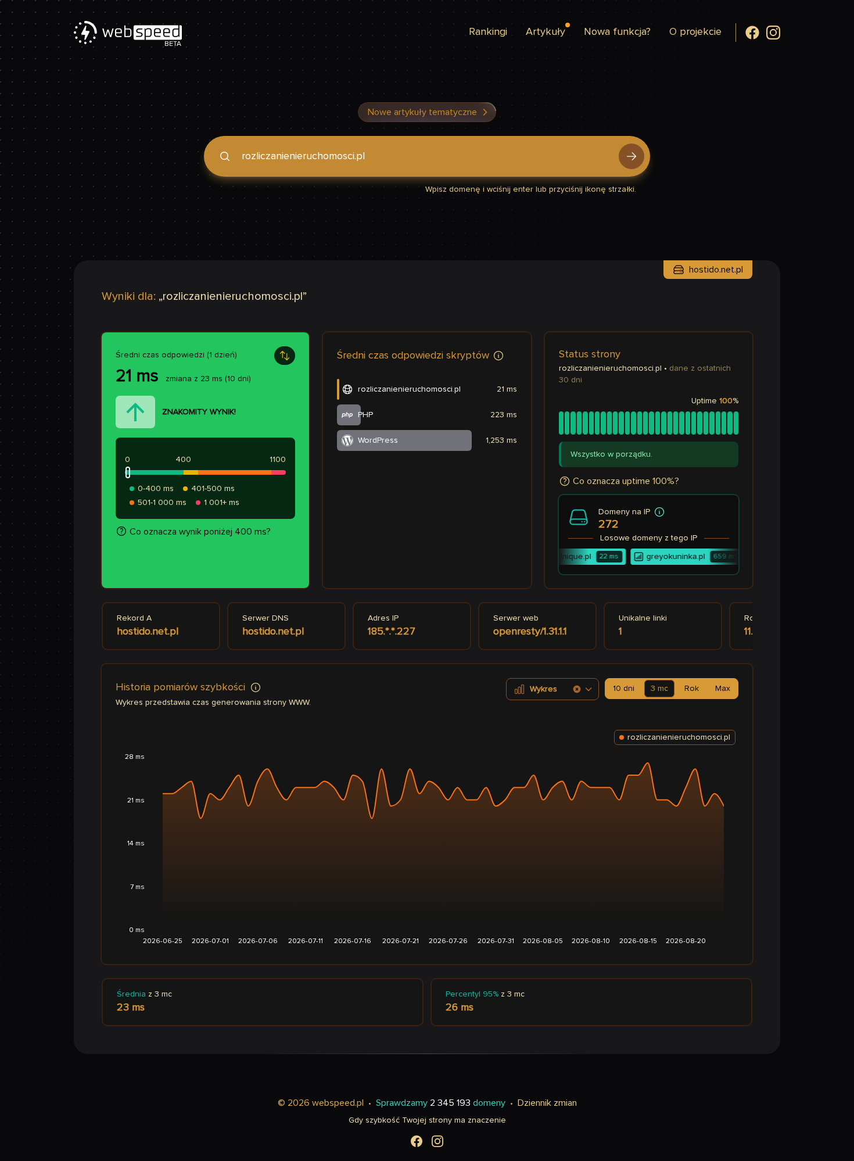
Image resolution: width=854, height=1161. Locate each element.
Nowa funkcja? (617, 32)
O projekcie (695, 32)
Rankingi (488, 32)
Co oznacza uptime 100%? (626, 481)
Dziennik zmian (547, 1103)
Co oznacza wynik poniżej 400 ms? (200, 531)
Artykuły (545, 32)
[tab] (624, 688)
